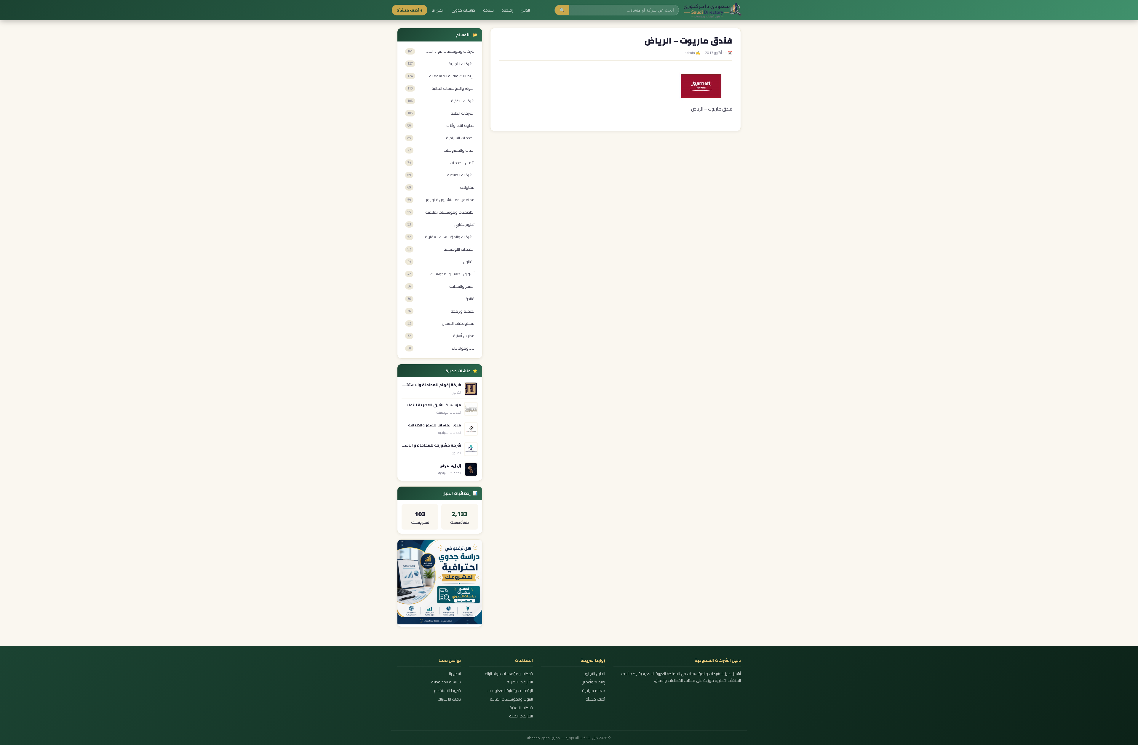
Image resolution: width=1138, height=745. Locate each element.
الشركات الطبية (521, 716)
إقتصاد (507, 10)
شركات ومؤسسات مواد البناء (509, 673)
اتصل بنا (438, 10)
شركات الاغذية (521, 707)
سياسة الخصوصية (446, 682)
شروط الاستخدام (447, 690)
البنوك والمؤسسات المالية (511, 699)
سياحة (488, 10)
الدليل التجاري (594, 673)
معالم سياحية (593, 690)
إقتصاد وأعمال (593, 682)
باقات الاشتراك (449, 699)
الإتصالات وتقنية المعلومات (510, 690)
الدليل (525, 10)
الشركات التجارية (520, 682)
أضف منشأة (595, 699)
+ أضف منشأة (410, 10)
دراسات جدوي (463, 10)
